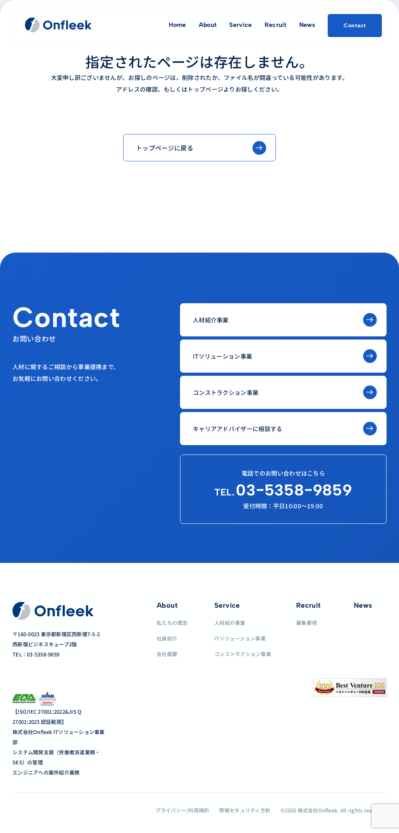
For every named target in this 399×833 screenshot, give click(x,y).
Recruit (276, 24)
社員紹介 (167, 638)
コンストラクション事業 (242, 654)
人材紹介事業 (229, 622)
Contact (355, 25)
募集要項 (306, 622)
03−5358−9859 (283, 490)
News (307, 24)
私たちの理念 (172, 622)
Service (240, 24)
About (208, 24)
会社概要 (167, 654)
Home (177, 24)
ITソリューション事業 (240, 638)
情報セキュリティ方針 (244, 810)
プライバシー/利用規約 (182, 810)
